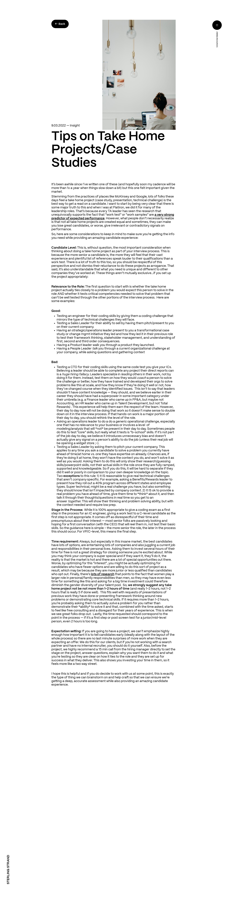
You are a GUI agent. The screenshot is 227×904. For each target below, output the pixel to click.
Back (60, 23)
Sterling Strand (8, 869)
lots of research (102, 574)
